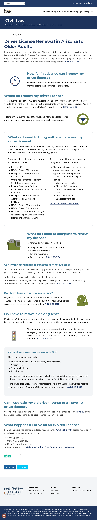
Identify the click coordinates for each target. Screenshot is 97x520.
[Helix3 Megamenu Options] (92, 12)
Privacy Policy (55, 491)
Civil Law (32, 25)
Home (47, 12)
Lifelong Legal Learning (80, 12)
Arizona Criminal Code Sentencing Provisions (50, 447)
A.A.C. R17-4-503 (65, 283)
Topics (55, 12)
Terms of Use (54, 494)
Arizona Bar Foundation (81, 491)
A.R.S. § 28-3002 (52, 304)
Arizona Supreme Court (35, 491)
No (9, 456)
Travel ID (79, 411)
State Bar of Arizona (34, 494)
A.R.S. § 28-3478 (63, 430)
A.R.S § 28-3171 (72, 61)
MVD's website (70, 107)
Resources (65, 12)
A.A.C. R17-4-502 (74, 387)
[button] (4, 516)
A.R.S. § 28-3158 (53, 257)
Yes (6, 456)
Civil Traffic (41, 25)
